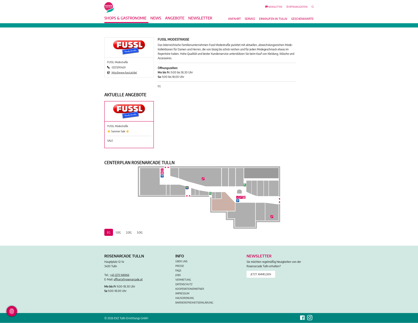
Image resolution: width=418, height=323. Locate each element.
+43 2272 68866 (119, 275)
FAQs (178, 270)
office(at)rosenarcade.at (128, 279)
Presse (179, 266)
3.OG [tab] (140, 232)
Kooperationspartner (189, 288)
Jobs (178, 275)
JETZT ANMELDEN (261, 274)
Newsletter (200, 17)
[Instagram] (310, 318)
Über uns (181, 261)
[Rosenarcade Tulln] (109, 7)
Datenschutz (184, 284)
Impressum (182, 293)
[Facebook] (302, 318)
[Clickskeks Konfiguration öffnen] (12, 311)
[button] (311, 7)
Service (250, 18)
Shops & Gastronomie (125, 17)
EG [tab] (108, 232)
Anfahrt (234, 18)
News (155, 17)
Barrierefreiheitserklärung (194, 302)
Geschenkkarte (302, 18)
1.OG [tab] (118, 232)
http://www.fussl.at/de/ (124, 72)
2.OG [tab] (129, 232)
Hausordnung (184, 298)
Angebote (174, 17)
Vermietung (183, 279)
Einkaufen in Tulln (273, 18)
